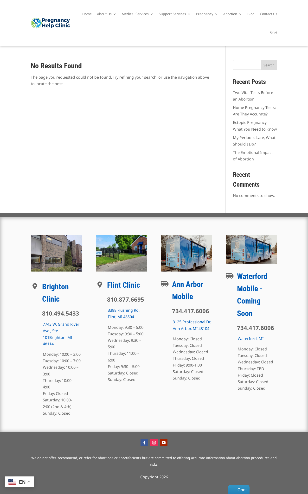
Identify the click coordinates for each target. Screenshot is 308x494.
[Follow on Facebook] (144, 442)
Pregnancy (204, 14)
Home (87, 14)
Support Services (172, 14)
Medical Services (135, 14)
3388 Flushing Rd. (124, 310)
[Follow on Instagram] (154, 442)
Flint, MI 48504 (121, 316)
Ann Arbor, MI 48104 (191, 328)
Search (269, 65)
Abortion (230, 14)
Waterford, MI (250, 338)
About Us (104, 14)
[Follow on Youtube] (163, 442)
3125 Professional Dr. (192, 321)
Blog (251, 14)
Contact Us (268, 14)
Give (273, 32)
